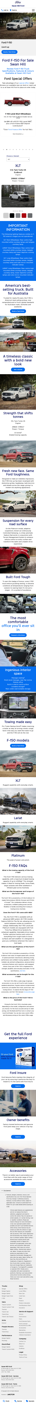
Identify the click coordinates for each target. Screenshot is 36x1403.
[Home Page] (18, 2)
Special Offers (23, 1289)
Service (21, 1314)
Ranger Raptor (6, 1291)
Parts (20, 1319)
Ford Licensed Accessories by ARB (25, 1324)
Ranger (4, 1289)
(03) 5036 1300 (10, 1370)
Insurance (22, 1308)
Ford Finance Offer (14, 130)
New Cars (22, 1293)
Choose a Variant (12, 156)
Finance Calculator (24, 1303)
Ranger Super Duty (7, 1296)
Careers (21, 1346)
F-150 (3, 1298)
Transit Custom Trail (8, 1307)
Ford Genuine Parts (24, 1321)
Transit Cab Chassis (7, 1316)
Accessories (22, 1328)
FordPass (21, 1348)
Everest (4, 1323)
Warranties (22, 1330)
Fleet (20, 1298)
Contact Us (22, 1341)
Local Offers (22, 1291)
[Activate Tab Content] (6, 216)
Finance (21, 1301)
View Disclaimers (17, 134)
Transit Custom (6, 1305)
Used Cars (22, 1296)
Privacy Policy (23, 1355)
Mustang (4, 1340)
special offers (24, 83)
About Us (22, 1344)
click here (22, 971)
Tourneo (4, 1309)
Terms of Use (23, 1357)
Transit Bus (5, 1314)
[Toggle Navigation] (33, 10)
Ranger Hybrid (6, 1293)
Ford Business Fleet (25, 1305)
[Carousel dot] (3, 149)
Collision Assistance (25, 1335)
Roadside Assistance (25, 1332)
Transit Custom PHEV (8, 1349)
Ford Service (22, 1316)
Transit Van (5, 1312)
